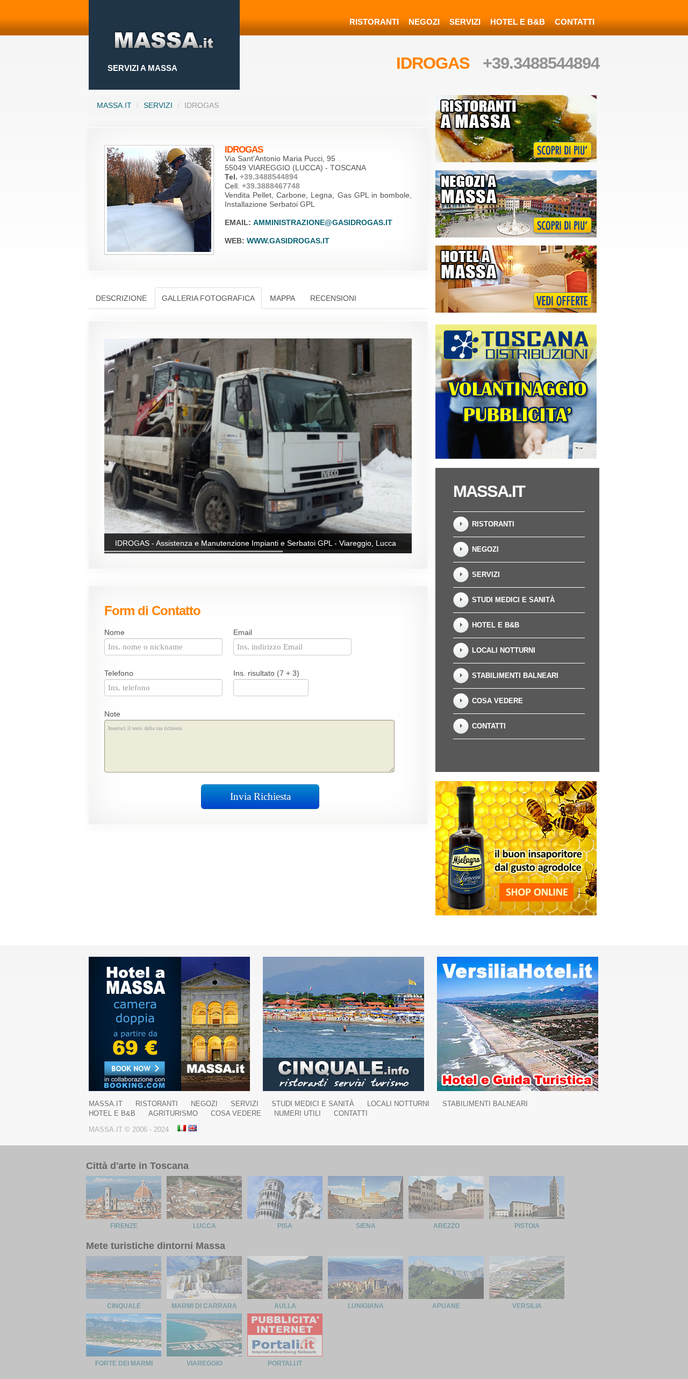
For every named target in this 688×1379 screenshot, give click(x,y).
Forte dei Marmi (124, 1363)
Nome (114, 632)
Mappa (282, 298)
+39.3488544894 (541, 63)
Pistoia (527, 1226)
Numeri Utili (297, 1113)
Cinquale (124, 1306)
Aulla (285, 1306)
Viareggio (205, 1363)
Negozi (424, 21)
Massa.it (114, 105)
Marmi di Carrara (204, 1306)
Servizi (465, 21)
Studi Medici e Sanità (513, 600)
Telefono (118, 673)
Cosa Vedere (497, 701)
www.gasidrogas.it (288, 240)
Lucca (204, 1226)
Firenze (124, 1226)
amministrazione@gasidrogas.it (322, 222)
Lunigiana (366, 1306)
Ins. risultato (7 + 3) (266, 673)
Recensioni (333, 298)
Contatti (574, 21)
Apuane (446, 1306)
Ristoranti (374, 21)
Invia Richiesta (260, 796)
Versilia (527, 1306)
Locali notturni (503, 650)
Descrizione (121, 298)
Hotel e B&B (517, 21)
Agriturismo (173, 1113)
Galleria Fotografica (208, 298)
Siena (366, 1226)
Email (242, 632)
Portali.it (285, 1363)
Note (112, 714)
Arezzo (446, 1226)
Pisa (284, 1226)
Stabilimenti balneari (515, 676)
